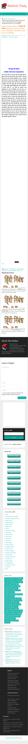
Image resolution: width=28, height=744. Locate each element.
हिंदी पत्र (18, 616)
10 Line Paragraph (17, 580)
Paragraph (15, 608)
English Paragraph (9, 594)
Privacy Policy (8, 738)
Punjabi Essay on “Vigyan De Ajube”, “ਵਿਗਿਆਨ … (11, 720)
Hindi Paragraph (20, 269)
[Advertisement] (14, 53)
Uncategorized (9, 562)
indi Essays (15, 606)
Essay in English (8, 598)
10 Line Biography (18, 578)
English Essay (8, 590)
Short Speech (8, 558)
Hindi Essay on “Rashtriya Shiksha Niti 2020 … (14, 685)
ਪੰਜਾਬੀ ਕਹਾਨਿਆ (8, 620)
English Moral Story (9, 592)
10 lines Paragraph (18, 582)
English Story (8, 526)
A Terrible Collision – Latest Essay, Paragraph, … (14, 708)
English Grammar (9, 522)
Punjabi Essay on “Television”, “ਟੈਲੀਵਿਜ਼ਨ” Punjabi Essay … (12, 727)
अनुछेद (10, 270)
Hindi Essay (19, 600)
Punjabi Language (9, 550)
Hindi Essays (11, 18)
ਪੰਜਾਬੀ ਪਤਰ (7, 622)
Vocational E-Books (10, 565)
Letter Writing (8, 542)
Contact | (14, 738)
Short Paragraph (18, 612)
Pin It (3, 263)
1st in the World (8, 578)
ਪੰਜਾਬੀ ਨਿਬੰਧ (15, 620)
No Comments (14, 37)
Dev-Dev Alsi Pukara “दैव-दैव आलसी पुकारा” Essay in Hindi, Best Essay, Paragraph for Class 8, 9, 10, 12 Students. (13, 331)
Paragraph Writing (9, 546)
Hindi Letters (8, 536)
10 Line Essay (8, 580)
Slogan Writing (8, 560)
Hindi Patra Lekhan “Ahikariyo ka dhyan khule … (14, 688)
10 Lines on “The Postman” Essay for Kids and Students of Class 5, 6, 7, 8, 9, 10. (13, 661)
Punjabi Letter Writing (10, 552)
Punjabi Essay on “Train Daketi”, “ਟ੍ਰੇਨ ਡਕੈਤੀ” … (13, 724)
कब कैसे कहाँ (7, 567)
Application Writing (15, 586)
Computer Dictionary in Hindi (12, 518)
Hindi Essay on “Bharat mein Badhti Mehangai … (13, 681)
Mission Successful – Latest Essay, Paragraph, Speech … (13, 704)
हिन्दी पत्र (13, 618)
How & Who (8, 540)
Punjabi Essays (9, 548)
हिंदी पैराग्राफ (19, 270)
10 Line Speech (8, 584)
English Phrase (8, 524)
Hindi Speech (5, 270)
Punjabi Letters (8, 612)
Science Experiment (10, 556)
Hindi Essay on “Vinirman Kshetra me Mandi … (13, 674)
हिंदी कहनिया (7, 616)
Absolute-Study (6, 35)
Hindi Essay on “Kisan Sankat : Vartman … (13, 677)
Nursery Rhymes (9, 544)
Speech (15, 614)
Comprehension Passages (11, 516)
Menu (2, 13)
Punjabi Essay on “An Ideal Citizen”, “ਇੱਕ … (12, 722)
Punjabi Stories (9, 554)
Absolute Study (9, 737)
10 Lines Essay (8, 582)
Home (5, 18)
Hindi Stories (8, 538)
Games (7, 528)
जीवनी (6, 569)
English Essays (8, 520)
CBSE (6, 514)
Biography (7, 588)
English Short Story (9, 596)
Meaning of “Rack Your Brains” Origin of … (13, 712)
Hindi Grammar (9, 534)
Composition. (14, 588)
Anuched (6, 269)
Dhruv (6, 645)
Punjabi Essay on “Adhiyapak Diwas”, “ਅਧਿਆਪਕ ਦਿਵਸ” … (11, 731)
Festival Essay (17, 598)
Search (13, 437)
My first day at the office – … (14, 696)
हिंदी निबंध (14, 270)
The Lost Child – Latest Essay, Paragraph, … (13, 700)
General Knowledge (10, 530)
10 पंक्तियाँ (16, 584)
